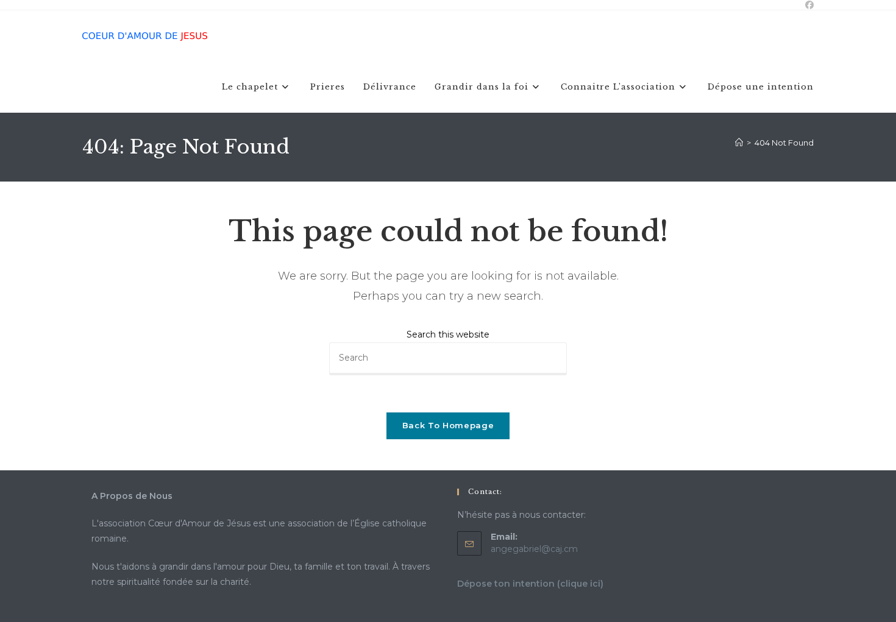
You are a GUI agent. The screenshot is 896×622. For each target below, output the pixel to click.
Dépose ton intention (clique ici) (530, 583)
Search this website (448, 334)
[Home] (739, 142)
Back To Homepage (448, 425)
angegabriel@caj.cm (534, 548)
